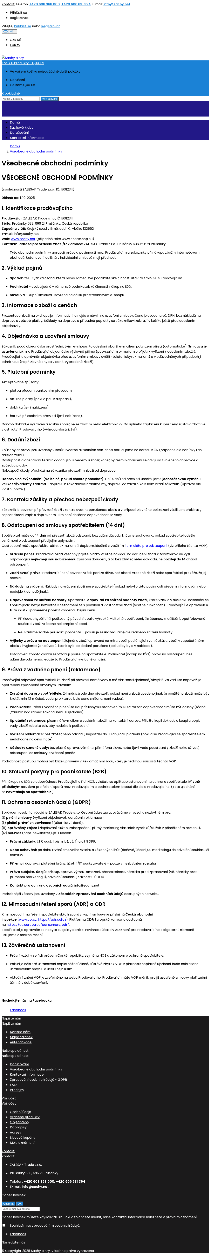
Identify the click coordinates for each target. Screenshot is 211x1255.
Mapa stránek (21, 1037)
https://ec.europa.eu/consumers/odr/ (38, 924)
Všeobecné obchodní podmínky (36, 1069)
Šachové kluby (21, 127)
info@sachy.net (116, 4)
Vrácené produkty (25, 1117)
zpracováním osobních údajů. (56, 1225)
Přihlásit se (18, 12)
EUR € (15, 45)
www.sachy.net (23, 239)
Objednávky (19, 1122)
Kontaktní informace (27, 137)
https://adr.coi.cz (52, 919)
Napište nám (20, 1032)
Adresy (15, 1132)
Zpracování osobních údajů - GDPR (38, 1079)
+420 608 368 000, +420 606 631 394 (60, 4)
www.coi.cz (28, 919)
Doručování (19, 132)
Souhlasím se (45, 1225)
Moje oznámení (22, 1142)
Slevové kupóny (22, 1137)
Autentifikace (21, 1042)
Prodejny (17, 1090)
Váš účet (9, 1098)
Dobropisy (18, 1127)
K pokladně (12, 93)
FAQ (13, 1084)
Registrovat (19, 17)
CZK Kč (15, 39)
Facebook (18, 1010)
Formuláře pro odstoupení (146, 545)
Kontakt (8, 4)
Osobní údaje (20, 1112)
